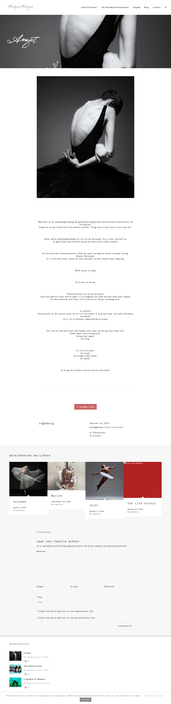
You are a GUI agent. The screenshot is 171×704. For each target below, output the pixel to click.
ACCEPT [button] (85, 700)
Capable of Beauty (34, 679)
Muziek (57, 495)
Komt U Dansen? (114, 427)
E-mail (74, 586)
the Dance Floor (33, 666)
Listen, (28, 653)
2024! (94, 505)
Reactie (41, 551)
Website (109, 586)
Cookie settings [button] (154, 695)
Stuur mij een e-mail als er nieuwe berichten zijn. (67, 617)
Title (39, 597)
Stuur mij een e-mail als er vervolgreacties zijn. (66, 611)
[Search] (166, 7)
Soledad (19, 501)
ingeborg (20, 510)
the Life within (142, 503)
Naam (40, 586)
